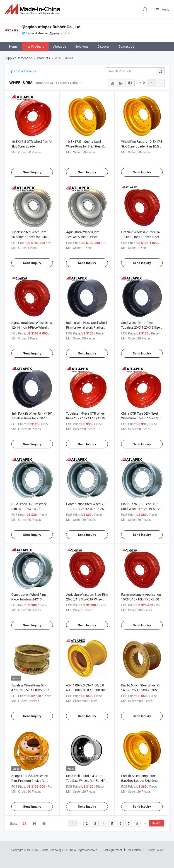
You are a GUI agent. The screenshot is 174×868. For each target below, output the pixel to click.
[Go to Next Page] (160, 82)
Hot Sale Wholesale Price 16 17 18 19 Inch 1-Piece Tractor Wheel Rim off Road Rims (141, 237)
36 (34, 823)
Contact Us (126, 46)
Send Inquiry (32, 172)
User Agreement (112, 850)
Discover (103, 46)
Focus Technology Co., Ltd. (57, 850)
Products (37, 46)
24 (24, 823)
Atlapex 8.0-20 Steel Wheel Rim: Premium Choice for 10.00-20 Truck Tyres (29, 780)
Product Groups (24, 71)
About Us (59, 46)
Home (13, 46)
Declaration (134, 850)
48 (44, 823)
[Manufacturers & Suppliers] (33, 9)
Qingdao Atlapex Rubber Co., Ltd (51, 27)
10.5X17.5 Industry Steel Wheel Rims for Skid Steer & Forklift (85, 146)
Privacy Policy (154, 850)
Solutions (81, 46)
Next (155, 823)
